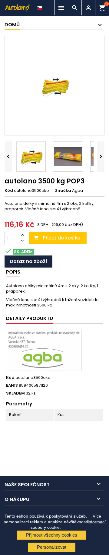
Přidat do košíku (57, 237)
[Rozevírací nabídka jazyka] (40, 6)
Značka (63, 190)
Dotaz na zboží (28, 261)
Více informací (97, 519)
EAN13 (12, 385)
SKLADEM (15, 393)
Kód (9, 190)
